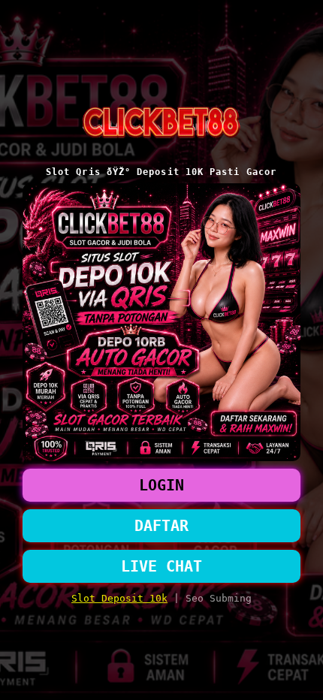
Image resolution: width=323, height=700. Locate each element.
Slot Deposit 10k (119, 598)
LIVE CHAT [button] (161, 566)
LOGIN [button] (161, 485)
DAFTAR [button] (161, 526)
